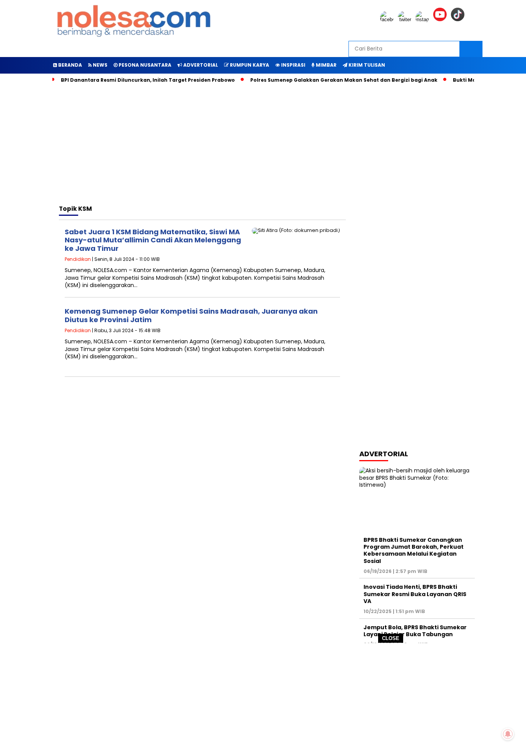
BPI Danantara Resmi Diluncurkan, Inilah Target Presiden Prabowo (148, 80)
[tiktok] (459, 19)
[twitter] (406, 19)
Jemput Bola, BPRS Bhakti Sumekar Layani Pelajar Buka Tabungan (415, 630)
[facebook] (388, 19)
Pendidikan (78, 259)
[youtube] (441, 19)
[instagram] (423, 19)
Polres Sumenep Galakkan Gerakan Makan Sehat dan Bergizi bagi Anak (343, 80)
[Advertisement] (263, 697)
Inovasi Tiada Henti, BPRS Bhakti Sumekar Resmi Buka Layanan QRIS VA (415, 594)
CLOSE (390, 638)
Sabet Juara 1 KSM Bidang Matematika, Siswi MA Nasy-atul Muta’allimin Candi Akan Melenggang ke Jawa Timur (153, 240)
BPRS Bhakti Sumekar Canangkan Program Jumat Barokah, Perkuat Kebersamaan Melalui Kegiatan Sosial (414, 550)
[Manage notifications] (508, 734)
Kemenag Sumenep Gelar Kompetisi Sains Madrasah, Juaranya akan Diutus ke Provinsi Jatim (191, 315)
